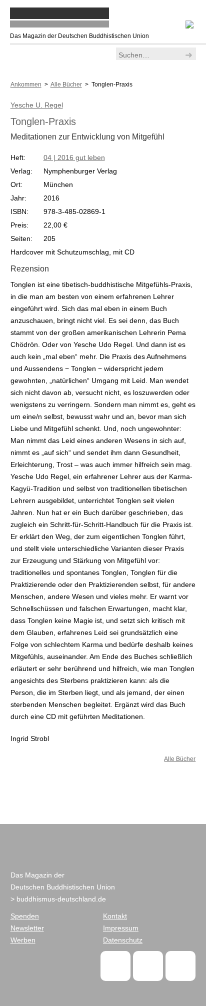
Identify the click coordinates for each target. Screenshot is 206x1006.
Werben (23, 940)
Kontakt (115, 916)
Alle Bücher (180, 759)
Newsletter (27, 928)
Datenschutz (122, 940)
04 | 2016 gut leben (74, 158)
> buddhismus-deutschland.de (58, 899)
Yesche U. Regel (36, 105)
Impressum (120, 928)
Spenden (24, 916)
